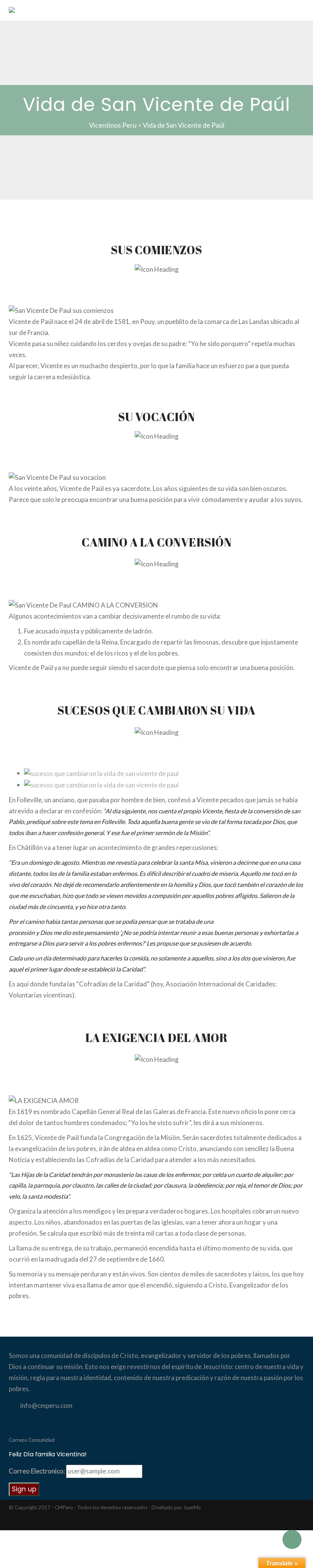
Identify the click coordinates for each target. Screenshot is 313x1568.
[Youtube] (55, 1522)
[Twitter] (30, 1522)
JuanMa (192, 1507)
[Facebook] (43, 1522)
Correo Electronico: (37, 1471)
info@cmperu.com (46, 1405)
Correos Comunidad (32, 1440)
